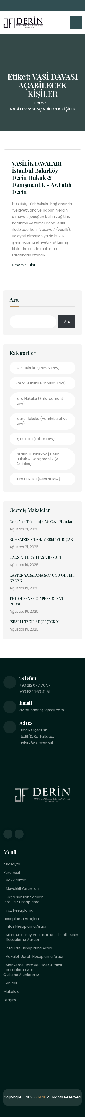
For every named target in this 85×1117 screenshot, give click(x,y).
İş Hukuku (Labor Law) (35, 438)
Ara (14, 300)
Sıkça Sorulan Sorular (24, 897)
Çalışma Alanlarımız (21, 974)
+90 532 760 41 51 (34, 691)
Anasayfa (11, 864)
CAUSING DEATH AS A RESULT (35, 557)
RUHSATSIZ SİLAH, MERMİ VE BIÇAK (41, 539)
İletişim (9, 1000)
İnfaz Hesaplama (18, 910)
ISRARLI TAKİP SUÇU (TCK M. (35, 621)
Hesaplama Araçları (21, 918)
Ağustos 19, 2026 (24, 564)
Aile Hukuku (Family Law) (38, 368)
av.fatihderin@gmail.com (41, 710)
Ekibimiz (10, 983)
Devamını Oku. (24, 265)
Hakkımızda (16, 880)
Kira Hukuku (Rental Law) (38, 479)
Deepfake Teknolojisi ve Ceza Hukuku (41, 521)
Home (40, 103)
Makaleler (12, 991)
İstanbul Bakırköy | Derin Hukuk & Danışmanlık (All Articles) (38, 458)
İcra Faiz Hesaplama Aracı (29, 948)
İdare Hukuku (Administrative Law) (42, 421)
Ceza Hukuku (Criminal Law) (41, 383)
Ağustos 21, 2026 (24, 529)
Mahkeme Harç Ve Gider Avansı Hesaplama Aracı (34, 967)
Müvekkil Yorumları (22, 888)
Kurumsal (11, 872)
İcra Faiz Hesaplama (21, 902)
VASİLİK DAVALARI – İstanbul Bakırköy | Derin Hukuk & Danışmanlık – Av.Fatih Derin (42, 178)
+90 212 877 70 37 (35, 685)
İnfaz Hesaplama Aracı (26, 926)
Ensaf (40, 1097)
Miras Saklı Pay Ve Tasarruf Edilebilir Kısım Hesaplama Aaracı (42, 937)
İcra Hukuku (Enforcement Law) (39, 401)
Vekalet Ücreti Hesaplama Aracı (34, 956)
